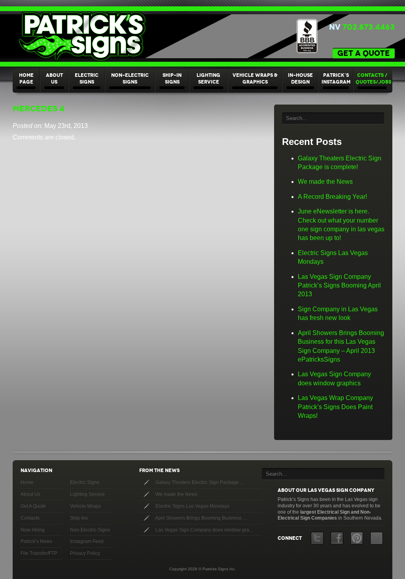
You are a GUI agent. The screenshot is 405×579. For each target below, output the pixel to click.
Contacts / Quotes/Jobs (373, 78)
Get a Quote (363, 53)
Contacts (30, 518)
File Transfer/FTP (39, 553)
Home (27, 482)
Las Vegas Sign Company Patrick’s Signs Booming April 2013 (339, 285)
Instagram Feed (87, 541)
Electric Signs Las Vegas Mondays (191, 506)
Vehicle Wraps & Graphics (255, 78)
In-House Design (300, 78)
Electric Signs (86, 78)
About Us (54, 78)
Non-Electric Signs (130, 78)
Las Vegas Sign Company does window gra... (203, 530)
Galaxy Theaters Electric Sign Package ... (199, 482)
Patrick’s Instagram (336, 78)
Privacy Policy (85, 553)
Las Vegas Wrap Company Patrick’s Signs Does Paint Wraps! (335, 406)
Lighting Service (208, 78)
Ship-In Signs (172, 78)
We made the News (325, 181)
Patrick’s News (36, 541)
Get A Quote (33, 506)
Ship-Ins (79, 518)
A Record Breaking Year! (332, 196)
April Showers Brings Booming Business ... (200, 518)
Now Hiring (33, 530)
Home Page (26, 78)
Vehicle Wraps (85, 506)
